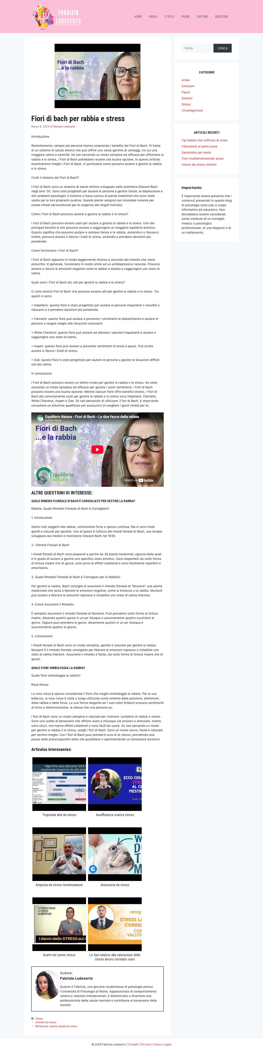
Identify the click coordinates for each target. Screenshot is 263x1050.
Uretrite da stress (45, 1022)
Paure (186, 16)
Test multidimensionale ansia (202, 158)
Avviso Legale (162, 1044)
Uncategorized (192, 110)
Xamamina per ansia (196, 152)
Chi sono (146, 1044)
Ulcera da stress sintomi (199, 164)
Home (138, 16)
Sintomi (202, 16)
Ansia (153, 16)
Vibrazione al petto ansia (199, 146)
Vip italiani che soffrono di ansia (205, 140)
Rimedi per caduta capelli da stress (56, 1026)
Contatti (133, 1044)
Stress (169, 16)
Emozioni (221, 16)
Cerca (223, 48)
